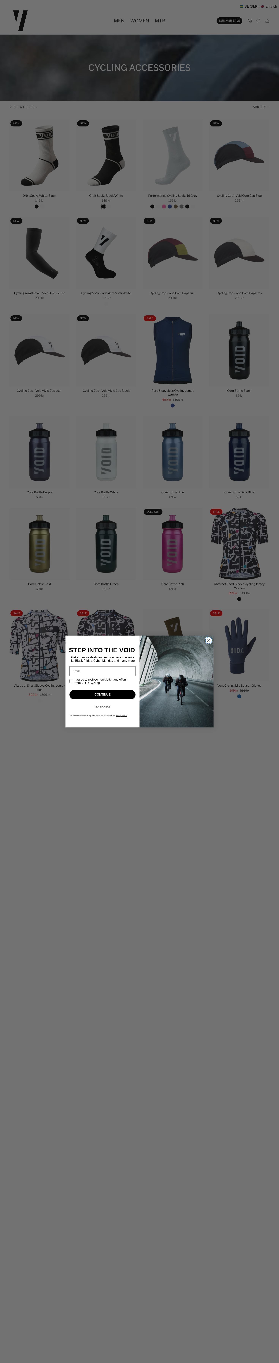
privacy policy (121, 716)
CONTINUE (103, 694)
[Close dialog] (208, 640)
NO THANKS (102, 706)
